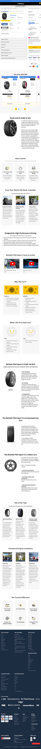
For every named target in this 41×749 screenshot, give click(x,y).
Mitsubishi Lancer (4, 688)
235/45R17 (30, 637)
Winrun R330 (19, 519)
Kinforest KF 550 (17, 636)
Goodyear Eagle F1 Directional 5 (33, 519)
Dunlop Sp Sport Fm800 (19, 651)
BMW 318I (2, 685)
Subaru (29, 664)
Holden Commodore (4, 678)
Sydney (16, 675)
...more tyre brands (4, 649)
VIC (15, 685)
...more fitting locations (19, 691)
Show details (9, 103)
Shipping (24, 720)
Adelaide (16, 682)
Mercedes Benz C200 (4, 683)
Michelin (2, 640)
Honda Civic (3, 677)
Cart (40, 3)
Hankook (2, 642)
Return (24, 721)
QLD (15, 686)
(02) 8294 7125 (16, 736)
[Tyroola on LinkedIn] (31, 738)
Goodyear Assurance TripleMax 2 (20, 650)
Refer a (16, 724)
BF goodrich (3, 643)
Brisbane (16, 678)
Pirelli (2, 636)
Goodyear (3, 648)
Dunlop (2, 646)
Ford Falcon (3, 675)
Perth (15, 680)
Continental (3, 645)
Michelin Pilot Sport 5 (18, 641)
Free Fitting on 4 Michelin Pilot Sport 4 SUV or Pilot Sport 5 (20, 1)
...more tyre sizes (31, 649)
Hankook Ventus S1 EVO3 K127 (20, 646)
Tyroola (16, 718)
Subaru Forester (4, 689)
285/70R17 (30, 646)
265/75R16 (30, 645)
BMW (29, 655)
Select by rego (37, 8)
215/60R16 (30, 636)
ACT (15, 688)
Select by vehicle (31, 8)
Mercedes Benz (30, 659)
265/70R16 (30, 642)
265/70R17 (30, 643)
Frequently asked (26, 718)
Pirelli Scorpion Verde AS (19, 637)
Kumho (2, 637)
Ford (29, 656)
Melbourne (16, 677)
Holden (29, 667)
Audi (29, 665)
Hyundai (29, 662)
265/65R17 (30, 640)
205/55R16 (30, 634)
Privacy (16, 722)
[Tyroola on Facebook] (34, 738)
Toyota (29, 658)
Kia (28, 669)
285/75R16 (30, 648)
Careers (15, 717)
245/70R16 (30, 639)
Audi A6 (2, 682)
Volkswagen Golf (4, 686)
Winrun (2, 634)
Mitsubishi (29, 661)
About (15, 716)
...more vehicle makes (32, 670)
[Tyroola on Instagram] (31, 740)
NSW (15, 683)
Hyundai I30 (3, 680)
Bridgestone (3, 639)
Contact (24, 716)
